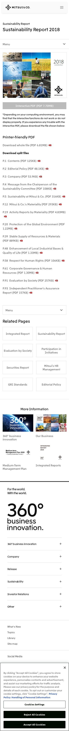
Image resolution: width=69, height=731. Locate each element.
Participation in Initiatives (51, 350)
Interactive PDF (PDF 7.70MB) (34, 106)
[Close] (65, 668)
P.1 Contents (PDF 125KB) (19, 161)
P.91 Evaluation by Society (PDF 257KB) (28, 280)
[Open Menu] (61, 7)
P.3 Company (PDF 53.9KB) (20, 176)
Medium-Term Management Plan (15, 467)
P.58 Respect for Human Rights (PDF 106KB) (31, 260)
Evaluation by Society (18, 350)
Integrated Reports (48, 465)
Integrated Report (18, 333)
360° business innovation (12, 437)
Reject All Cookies (34, 714)
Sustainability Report (51, 333)
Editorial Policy (51, 384)
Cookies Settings (34, 704)
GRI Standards (17, 384)
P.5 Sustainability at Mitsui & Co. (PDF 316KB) (32, 196)
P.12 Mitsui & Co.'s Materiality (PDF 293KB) (30, 204)
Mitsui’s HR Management (51, 367)
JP (48, 7)
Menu (6, 44)
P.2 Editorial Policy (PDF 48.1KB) (23, 168)
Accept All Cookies (34, 724)
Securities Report (18, 367)
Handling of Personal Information (31, 697)
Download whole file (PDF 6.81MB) (25, 145)
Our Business (44, 436)
